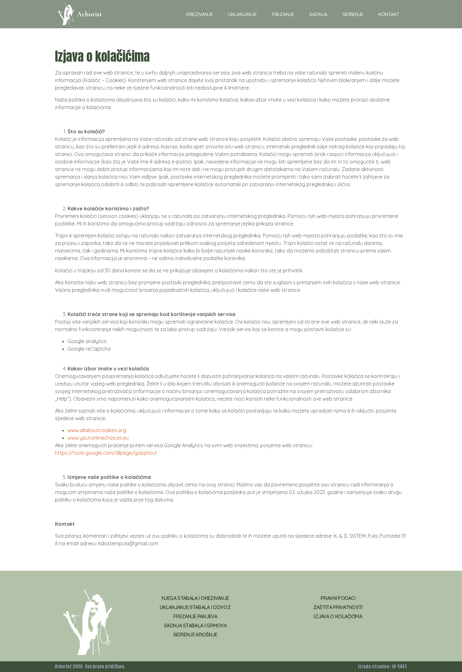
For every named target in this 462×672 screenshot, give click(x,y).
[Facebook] (327, 634)
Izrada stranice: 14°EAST (382, 666)
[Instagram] (349, 634)
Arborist (89, 14)
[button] (199, 14)
